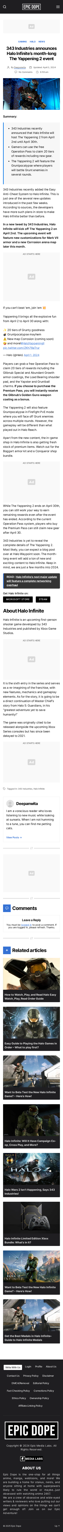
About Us (51, 1366)
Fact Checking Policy (18, 1390)
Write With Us (12, 1367)
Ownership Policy (39, 1398)
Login (28, 1366)
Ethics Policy (19, 1398)
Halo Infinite (39, 788)
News (42, 41)
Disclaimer (48, 1375)
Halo (32, 41)
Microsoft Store (18, 599)
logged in (26, 924)
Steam (43, 599)
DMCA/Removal (20, 1383)
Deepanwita (20, 67)
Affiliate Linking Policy (30, 1405)
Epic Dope (16, 1526)
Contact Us (13, 1375)
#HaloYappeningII (32, 343)
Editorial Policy (41, 1383)
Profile (38, 1366)
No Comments (25, 72)
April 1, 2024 (31, 355)
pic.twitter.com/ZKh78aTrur (21, 348)
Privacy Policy (30, 1375)
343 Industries (25, 788)
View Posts (14, 837)
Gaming (22, 41)
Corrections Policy (44, 1390)
